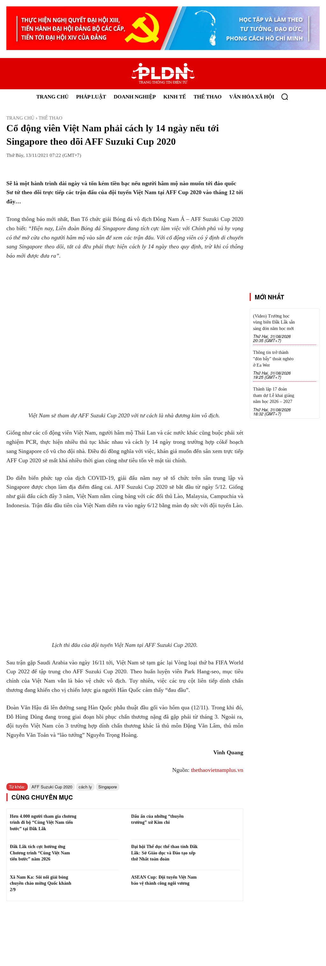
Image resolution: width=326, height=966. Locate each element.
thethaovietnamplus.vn (217, 770)
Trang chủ (20, 118)
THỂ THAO (50, 118)
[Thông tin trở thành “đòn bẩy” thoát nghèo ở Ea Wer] (308, 356)
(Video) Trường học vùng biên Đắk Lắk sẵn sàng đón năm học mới (274, 322)
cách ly (85, 787)
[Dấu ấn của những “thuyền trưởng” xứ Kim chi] (221, 824)
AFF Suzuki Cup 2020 (52, 787)
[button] (284, 96)
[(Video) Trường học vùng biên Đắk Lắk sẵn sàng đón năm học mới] (308, 320)
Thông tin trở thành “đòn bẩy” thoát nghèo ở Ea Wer (273, 358)
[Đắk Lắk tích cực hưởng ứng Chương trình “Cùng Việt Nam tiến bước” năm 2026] (99, 854)
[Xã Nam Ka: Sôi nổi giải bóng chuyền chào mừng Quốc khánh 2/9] (99, 885)
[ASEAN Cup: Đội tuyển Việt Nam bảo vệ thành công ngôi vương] (221, 885)
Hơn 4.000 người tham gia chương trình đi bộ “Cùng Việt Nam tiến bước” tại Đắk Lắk (43, 822)
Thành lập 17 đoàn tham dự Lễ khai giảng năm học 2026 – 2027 (273, 395)
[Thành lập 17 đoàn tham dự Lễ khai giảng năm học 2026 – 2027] (308, 393)
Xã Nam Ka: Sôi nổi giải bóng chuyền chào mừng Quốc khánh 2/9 (40, 883)
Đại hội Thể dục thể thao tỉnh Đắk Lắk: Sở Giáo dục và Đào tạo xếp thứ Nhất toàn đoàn (164, 852)
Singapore (107, 787)
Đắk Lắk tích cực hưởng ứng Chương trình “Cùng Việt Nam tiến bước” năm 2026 (40, 852)
